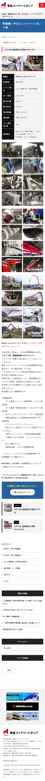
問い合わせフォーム (22, 492)
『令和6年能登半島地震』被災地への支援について (21, 623)
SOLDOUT (8, 478)
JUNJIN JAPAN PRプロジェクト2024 (18, 610)
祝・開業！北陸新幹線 (11, 616)
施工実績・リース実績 (11, 568)
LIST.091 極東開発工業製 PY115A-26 (24, 528)
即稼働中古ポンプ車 (28, 475)
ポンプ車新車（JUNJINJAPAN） (15, 561)
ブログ (6, 581)
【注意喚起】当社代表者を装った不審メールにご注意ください (22, 601)
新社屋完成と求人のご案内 (13, 629)
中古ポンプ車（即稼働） (12, 549)
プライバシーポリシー (10, 760)
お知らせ (6, 574)
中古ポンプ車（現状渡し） (13, 555)
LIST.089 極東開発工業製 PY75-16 (27, 511)
